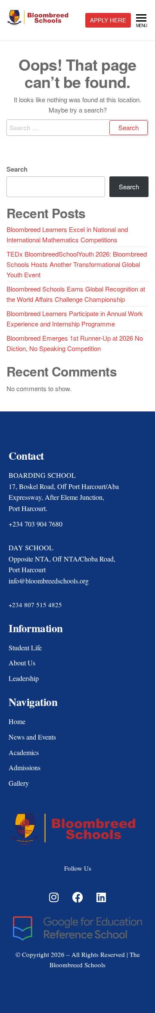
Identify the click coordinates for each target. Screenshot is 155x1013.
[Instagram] (54, 897)
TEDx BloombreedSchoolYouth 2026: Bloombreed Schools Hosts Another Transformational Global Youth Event (76, 264)
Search (17, 169)
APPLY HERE (108, 20)
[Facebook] (77, 897)
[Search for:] (77, 127)
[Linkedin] (101, 897)
